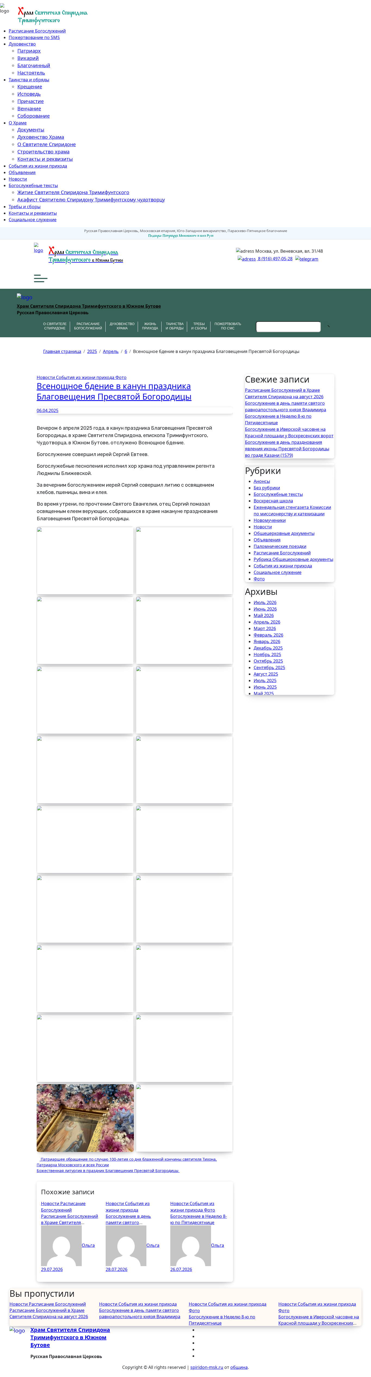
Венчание (29, 108)
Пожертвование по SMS (34, 37)
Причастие (30, 101)
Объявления (22, 172)
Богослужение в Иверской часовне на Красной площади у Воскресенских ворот (289, 432)
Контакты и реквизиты (45, 159)
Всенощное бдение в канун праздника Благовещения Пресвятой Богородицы (114, 391)
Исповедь (29, 94)
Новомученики (270, 520)
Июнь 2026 (265, 609)
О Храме (18, 123)
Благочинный (33, 65)
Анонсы (262, 481)
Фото (121, 377)
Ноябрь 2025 (267, 654)
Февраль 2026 (268, 635)
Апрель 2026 (267, 622)
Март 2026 (265, 628)
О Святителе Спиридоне (46, 144)
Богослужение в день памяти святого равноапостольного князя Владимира (285, 406)
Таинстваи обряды (175, 326)
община (239, 1367)
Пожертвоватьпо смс (228, 326)
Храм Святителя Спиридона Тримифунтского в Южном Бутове (89, 306)
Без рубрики (267, 488)
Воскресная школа (273, 501)
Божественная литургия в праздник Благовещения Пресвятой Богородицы (108, 1170)
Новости (18, 179)
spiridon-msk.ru (206, 1367)
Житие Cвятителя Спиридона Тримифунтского (73, 192)
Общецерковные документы (284, 533)
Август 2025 (266, 674)
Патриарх (29, 50)
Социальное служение (32, 220)
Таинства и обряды (29, 80)
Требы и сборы (24, 207)
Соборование (33, 116)
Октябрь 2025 (268, 661)
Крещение (29, 86)
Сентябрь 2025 (269, 667)
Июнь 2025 (265, 687)
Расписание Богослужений (37, 31)
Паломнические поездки (280, 546)
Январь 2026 (267, 641)
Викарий (28, 58)
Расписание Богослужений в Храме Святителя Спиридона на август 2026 (69, 1222)
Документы (30, 129)
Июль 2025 (265, 680)
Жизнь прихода (150, 326)
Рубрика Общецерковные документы (293, 559)
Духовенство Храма (40, 137)
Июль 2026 (265, 602)
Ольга (88, 1245)
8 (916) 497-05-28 (275, 259)
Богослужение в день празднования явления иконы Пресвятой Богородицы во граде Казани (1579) (287, 448)
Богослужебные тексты (33, 185)
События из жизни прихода (38, 166)
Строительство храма (43, 151)
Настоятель (31, 72)
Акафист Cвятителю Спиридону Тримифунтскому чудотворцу (91, 199)
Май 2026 (264, 615)
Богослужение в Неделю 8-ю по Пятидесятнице (198, 1219)
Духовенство (22, 44)
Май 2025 (264, 693)
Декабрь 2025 (268, 648)
